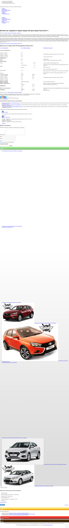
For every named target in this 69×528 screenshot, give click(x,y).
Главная (3, 8)
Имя (1, 136)
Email (1, 138)
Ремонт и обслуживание (6, 10)
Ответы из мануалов (5, 13)
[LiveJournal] (4, 97)
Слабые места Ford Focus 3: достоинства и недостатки (44, 485)
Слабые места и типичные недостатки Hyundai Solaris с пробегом (55, 464)
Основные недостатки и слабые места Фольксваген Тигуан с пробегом (14, 437)
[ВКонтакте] (0, 97)
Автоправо (4, 22)
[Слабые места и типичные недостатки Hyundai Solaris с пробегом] (23, 464)
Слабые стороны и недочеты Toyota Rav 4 (15, 92)
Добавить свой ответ (3, 502)
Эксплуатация (4, 11)
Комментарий (2, 134)
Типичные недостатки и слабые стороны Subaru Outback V (18, 513)
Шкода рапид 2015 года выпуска (6, 496)
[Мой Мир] (3, 97)
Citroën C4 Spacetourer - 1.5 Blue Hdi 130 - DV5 (9, 499)
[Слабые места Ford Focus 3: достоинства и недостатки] (18, 485)
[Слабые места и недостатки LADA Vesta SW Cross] (30, 360)
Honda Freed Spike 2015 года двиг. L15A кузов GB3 (10, 494)
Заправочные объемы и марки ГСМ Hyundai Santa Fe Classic (12, 106)
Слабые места (4, 9)
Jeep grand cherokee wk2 (5, 497)
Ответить (3, 115)
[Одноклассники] (2, 97)
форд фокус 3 (3, 500)
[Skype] (6, 97)
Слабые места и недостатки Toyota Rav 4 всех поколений (12, 226)
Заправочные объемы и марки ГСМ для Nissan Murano (11, 104)
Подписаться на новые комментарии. (7, 142)
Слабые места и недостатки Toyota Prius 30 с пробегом (11, 302)
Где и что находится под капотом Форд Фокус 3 (20, 514)
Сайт (1, 140)
